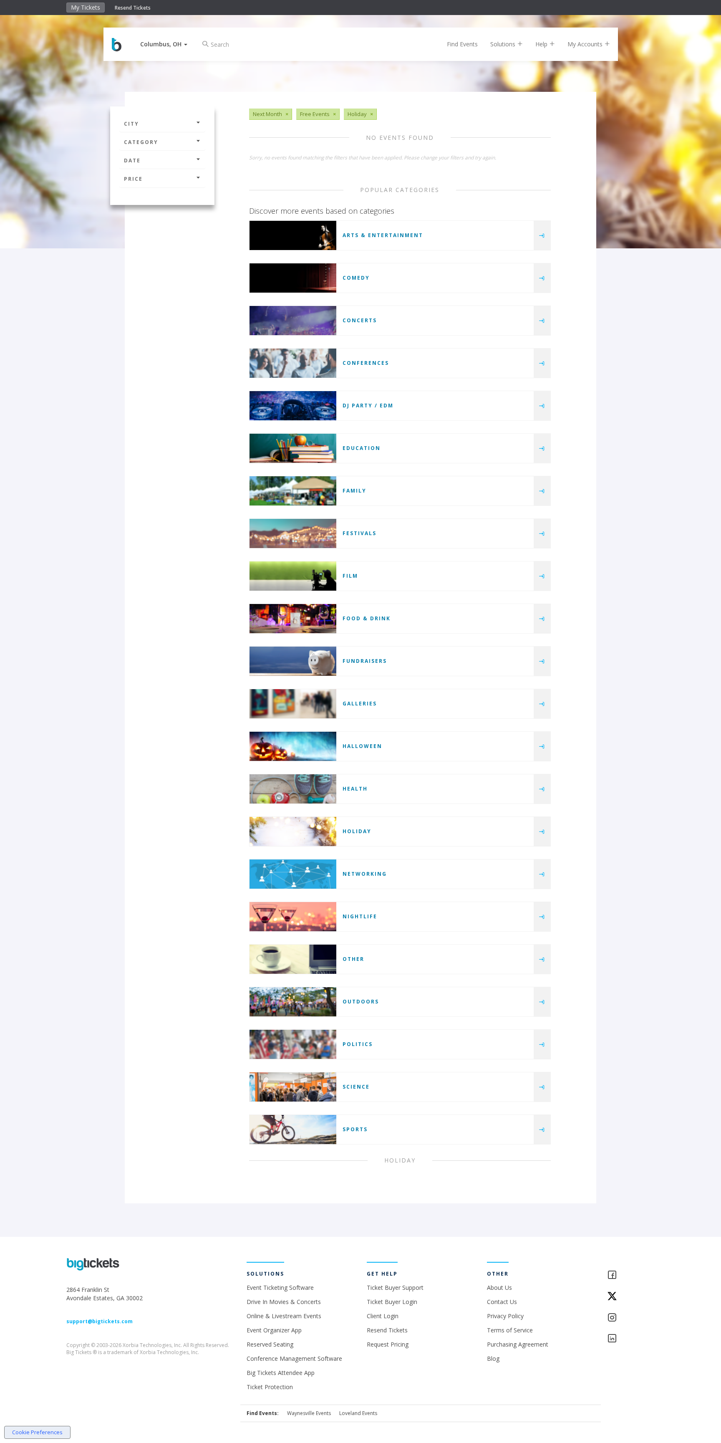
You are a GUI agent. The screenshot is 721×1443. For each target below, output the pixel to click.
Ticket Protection (270, 1387)
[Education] (293, 448)
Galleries (360, 703)
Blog (493, 1358)
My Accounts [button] (585, 44)
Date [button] (132, 160)
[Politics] (293, 1044)
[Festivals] (293, 533)
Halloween (362, 746)
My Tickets (85, 7)
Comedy (356, 277)
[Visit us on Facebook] (631, 1275)
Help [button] (542, 44)
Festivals (359, 533)
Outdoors (361, 1001)
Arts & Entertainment (383, 235)
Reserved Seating (270, 1344)
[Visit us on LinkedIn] (631, 1339)
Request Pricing (387, 1344)
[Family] (293, 490)
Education (362, 448)
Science (356, 1086)
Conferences (366, 362)
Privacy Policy (505, 1316)
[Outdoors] (293, 1001)
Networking (365, 873)
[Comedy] (293, 278)
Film (350, 575)
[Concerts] (293, 320)
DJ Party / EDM (368, 405)
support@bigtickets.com (99, 1321)
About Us (499, 1287)
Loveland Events (358, 1413)
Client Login (382, 1316)
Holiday (357, 831)
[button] (163, 44)
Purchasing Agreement (517, 1344)
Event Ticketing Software (280, 1287)
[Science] (293, 1087)
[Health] (293, 789)
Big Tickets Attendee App (281, 1373)
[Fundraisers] (293, 661)
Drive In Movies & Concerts (284, 1302)
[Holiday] (293, 831)
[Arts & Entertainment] (293, 235)
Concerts (360, 320)
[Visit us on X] (631, 1296)
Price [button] (133, 178)
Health (355, 788)
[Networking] (293, 874)
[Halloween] (293, 746)
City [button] (131, 123)
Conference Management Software (294, 1358)
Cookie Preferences (37, 1432)
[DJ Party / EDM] (293, 405)
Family (354, 490)
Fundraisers (365, 661)
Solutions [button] (503, 44)
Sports (355, 1129)
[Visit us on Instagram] (631, 1318)
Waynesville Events (309, 1413)
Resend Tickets (133, 7)
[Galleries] (293, 703)
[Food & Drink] (293, 618)
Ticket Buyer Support (395, 1287)
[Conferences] (293, 363)
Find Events (462, 44)
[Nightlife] (293, 916)
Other (353, 959)
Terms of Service (510, 1330)
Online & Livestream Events (284, 1316)
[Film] (293, 576)
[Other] (293, 959)
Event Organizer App (274, 1330)
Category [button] (141, 142)
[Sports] (293, 1129)
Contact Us (502, 1302)
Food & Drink (367, 618)
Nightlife (360, 916)
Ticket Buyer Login (392, 1302)
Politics (358, 1044)
